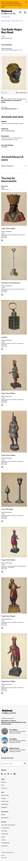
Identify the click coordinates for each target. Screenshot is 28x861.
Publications (4, 846)
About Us (3, 782)
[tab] (5, 187)
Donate (3, 814)
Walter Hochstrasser (6, 48)
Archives (3, 840)
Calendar (3, 798)
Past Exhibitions (5, 843)
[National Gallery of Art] (14, 711)
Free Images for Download (8, 825)
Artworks (7, 20)
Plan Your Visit (5, 795)
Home (2, 20)
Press (2, 785)
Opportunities (5, 817)
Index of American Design (8, 130)
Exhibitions (4, 807)
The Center (4, 831)
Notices (3, 855)
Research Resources (7, 166)
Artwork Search (5, 828)
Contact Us (4, 788)
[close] (26, 2)
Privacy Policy (4, 857)
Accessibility (4, 804)
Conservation (4, 834)
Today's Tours (4, 801)
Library (3, 837)
